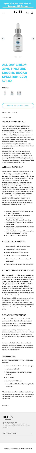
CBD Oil (14, 112)
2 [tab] (16, 56)
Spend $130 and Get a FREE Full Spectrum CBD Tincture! (18, 4)
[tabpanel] (18, 37)
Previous (3, 38)
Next (33, 38)
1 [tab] (15, 56)
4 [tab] (19, 56)
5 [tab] (20, 56)
